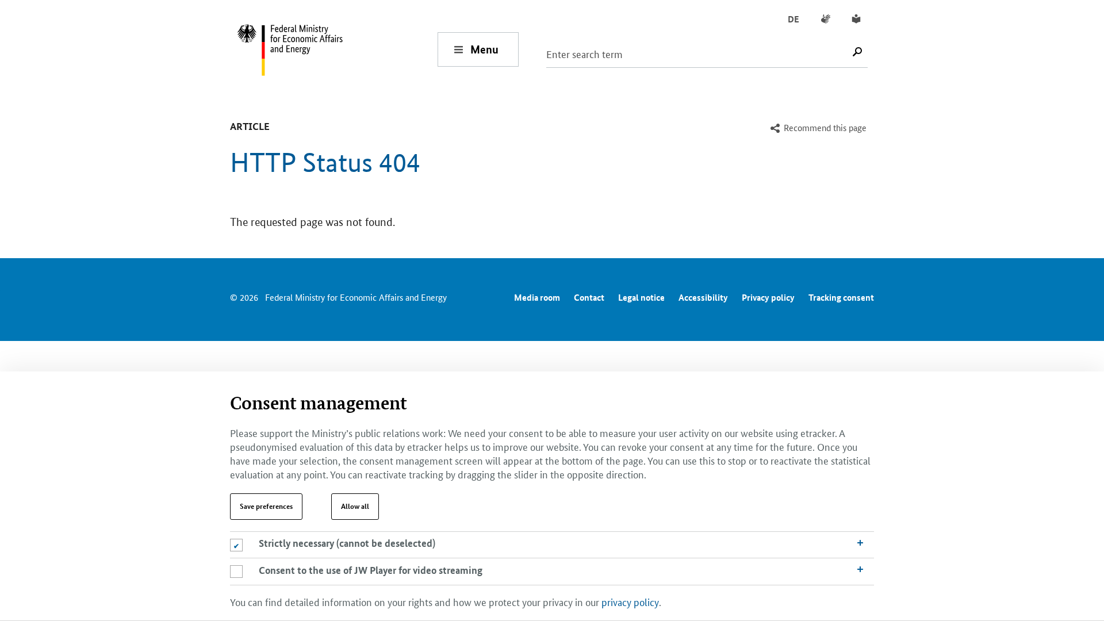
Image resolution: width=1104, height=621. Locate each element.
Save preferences (266, 506)
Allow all (355, 506)
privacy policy (630, 601)
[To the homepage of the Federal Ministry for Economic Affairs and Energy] (337, 49)
